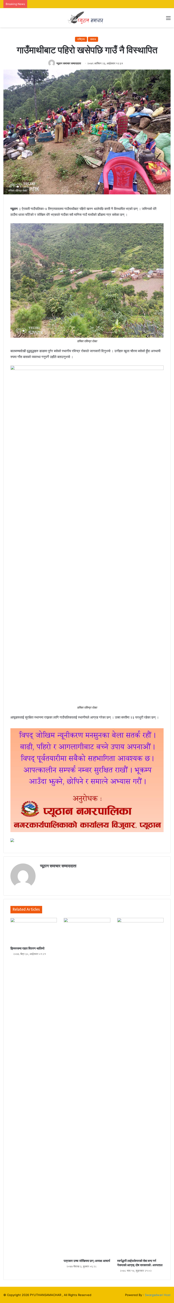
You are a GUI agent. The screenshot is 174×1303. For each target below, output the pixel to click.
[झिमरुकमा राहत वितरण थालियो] (33, 931)
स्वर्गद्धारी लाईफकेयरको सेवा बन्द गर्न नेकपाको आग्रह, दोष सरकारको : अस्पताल (139, 1263)
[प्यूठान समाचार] (87, 17)
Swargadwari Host (158, 1295)
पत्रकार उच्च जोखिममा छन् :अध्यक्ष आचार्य (87, 1260)
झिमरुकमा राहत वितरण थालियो (27, 948)
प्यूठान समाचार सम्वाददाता (68, 63)
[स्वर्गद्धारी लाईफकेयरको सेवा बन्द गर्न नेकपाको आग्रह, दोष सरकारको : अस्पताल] (140, 1087)
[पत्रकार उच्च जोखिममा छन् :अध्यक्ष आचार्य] (87, 1087)
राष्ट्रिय (81, 39)
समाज (93, 39)
